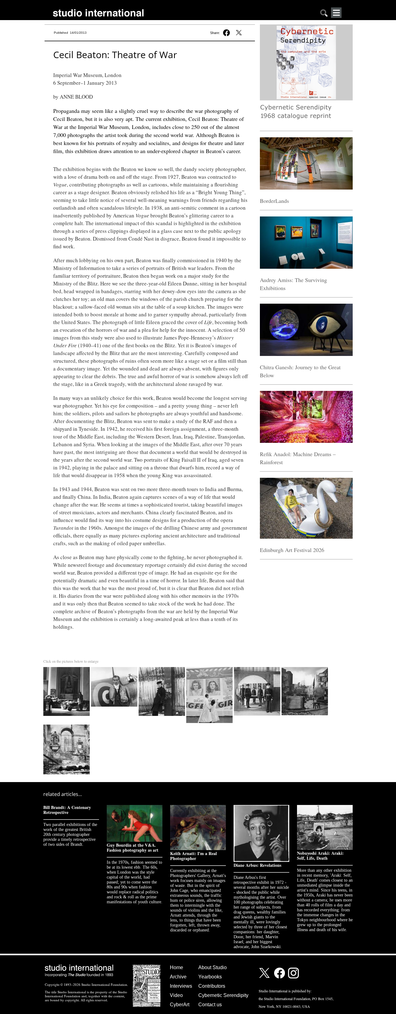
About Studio (212, 967)
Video (176, 995)
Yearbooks (210, 976)
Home (176, 967)
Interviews (181, 986)
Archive (178, 976)
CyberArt (179, 1004)
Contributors (211, 986)
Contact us (210, 1004)
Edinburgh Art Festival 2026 (292, 550)
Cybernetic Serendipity (223, 995)
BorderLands (274, 200)
